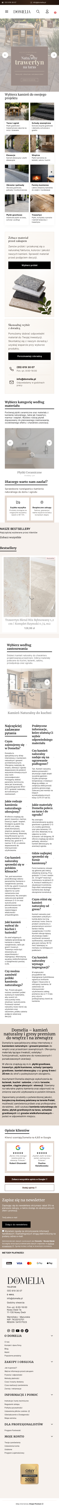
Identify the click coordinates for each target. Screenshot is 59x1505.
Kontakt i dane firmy (13, 1345)
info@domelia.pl (26, 379)
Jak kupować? (11, 1368)
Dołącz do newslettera (16, 1224)
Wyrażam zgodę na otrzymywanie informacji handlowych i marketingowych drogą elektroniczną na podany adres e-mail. (29, 1233)
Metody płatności (12, 1378)
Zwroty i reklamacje (13, 1389)
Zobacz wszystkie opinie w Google (28, 1179)
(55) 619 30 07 (26, 367)
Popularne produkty (13, 1355)
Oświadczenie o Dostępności (17, 1414)
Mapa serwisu (10, 1418)
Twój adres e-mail (9, 1217)
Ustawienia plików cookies (16, 1411)
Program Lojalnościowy (14, 1453)
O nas (7, 1342)
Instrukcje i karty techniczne (17, 1401)
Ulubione (8, 1449)
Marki (7, 1352)
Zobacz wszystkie (10, 537)
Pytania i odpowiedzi (13, 1375)
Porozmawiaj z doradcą (29, 356)
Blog (6, 1349)
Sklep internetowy (28, 1504)
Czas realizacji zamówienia (16, 1385)
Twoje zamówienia (12, 1442)
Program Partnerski (13, 1430)
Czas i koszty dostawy (14, 1382)
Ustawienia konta (12, 1446)
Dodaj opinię (28, 1187)
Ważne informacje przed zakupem (19, 1371)
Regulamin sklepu (12, 1404)
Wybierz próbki (30, 265)
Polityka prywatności (13, 1408)
